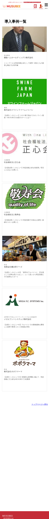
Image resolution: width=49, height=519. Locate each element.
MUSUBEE (7, 516)
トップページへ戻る (39, 404)
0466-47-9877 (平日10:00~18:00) (32, 2)
